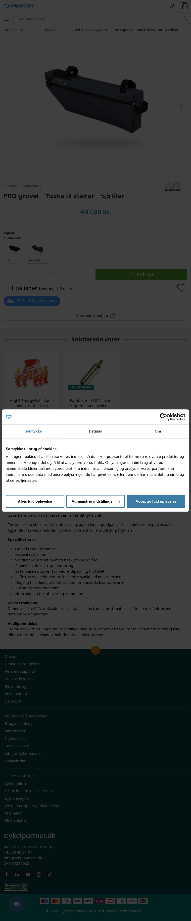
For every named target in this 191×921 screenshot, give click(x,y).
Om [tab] (158, 431)
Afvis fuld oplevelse (35, 501)
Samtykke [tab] (33, 431)
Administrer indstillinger (93, 501)
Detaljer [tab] (95, 431)
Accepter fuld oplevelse (156, 501)
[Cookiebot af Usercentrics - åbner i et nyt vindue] (163, 417)
